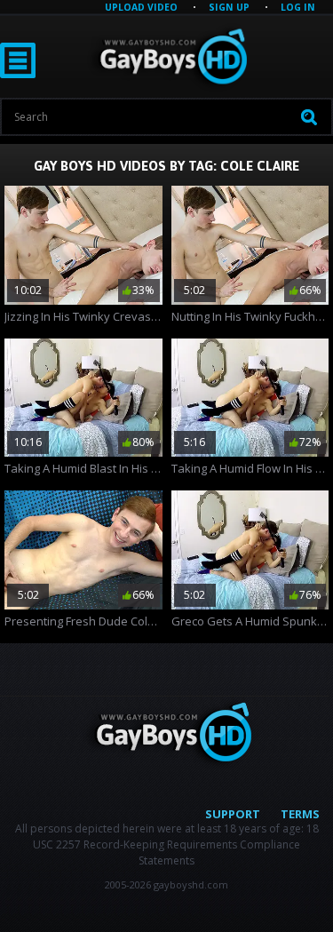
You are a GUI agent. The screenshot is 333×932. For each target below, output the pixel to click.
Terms (300, 814)
